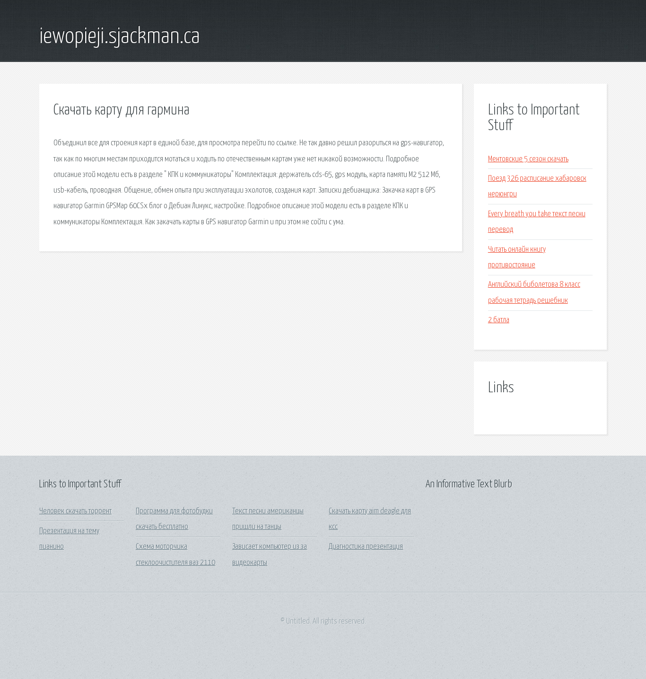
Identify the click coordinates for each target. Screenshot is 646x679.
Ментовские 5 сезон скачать (528, 159)
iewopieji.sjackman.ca (119, 37)
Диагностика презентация (366, 547)
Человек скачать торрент (75, 511)
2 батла (498, 320)
